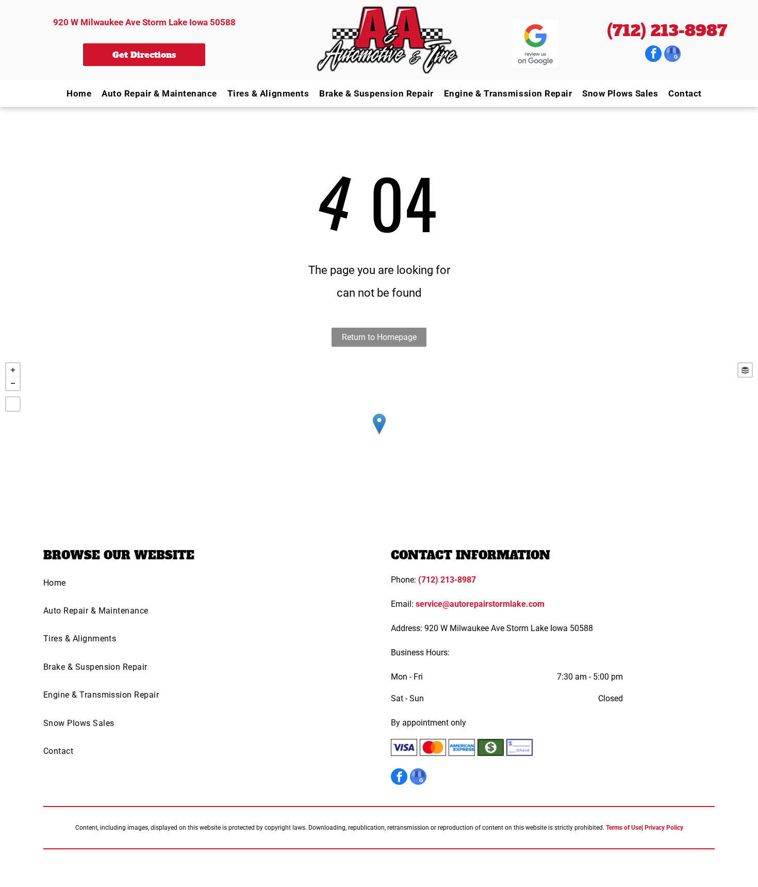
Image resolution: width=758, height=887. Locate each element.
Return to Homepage (379, 337)
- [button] (13, 383)
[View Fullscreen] (13, 404)
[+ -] (379, 434)
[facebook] (653, 54)
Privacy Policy (664, 827)
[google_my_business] (672, 54)
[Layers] (745, 370)
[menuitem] (73, 93)
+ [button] (13, 370)
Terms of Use (623, 827)
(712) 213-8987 (667, 30)
